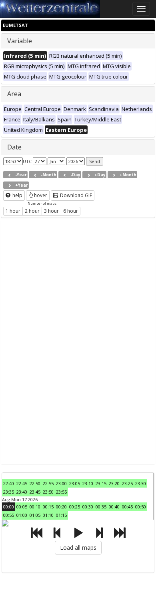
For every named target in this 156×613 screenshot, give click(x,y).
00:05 (21, 507)
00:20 (61, 507)
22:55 (48, 483)
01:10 (48, 515)
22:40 (8, 483)
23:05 (74, 483)
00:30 (87, 507)
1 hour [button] (13, 211)
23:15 (101, 483)
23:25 (127, 483)
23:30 (140, 483)
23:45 (35, 492)
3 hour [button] (51, 211)
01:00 (21, 515)
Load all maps (78, 547)
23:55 (61, 492)
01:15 (61, 515)
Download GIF (75, 195)
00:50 (140, 507)
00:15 (48, 507)
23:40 (21, 492)
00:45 (127, 507)
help (16, 195)
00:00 (8, 507)
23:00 (61, 483)
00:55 (8, 515)
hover (40, 195)
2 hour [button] (32, 211)
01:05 (35, 515)
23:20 (114, 483)
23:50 (48, 492)
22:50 (35, 483)
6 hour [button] (70, 211)
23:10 (87, 483)
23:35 (8, 492)
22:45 (21, 483)
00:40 (114, 507)
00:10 (35, 507)
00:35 (101, 507)
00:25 (74, 507)
